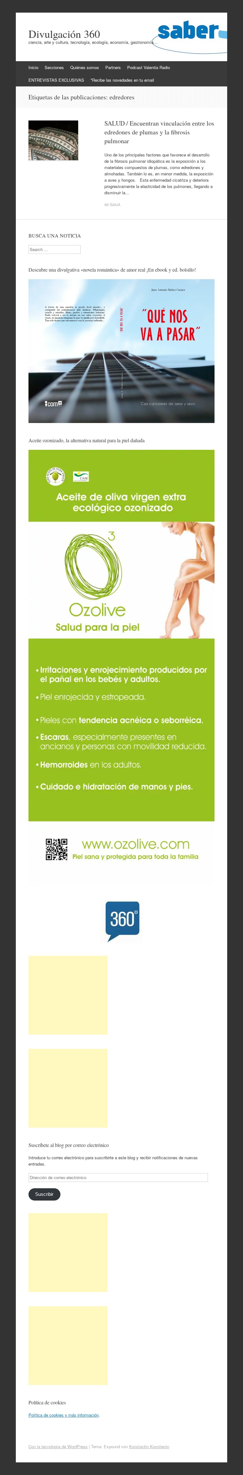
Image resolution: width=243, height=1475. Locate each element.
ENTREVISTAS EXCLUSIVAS (56, 80)
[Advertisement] (68, 995)
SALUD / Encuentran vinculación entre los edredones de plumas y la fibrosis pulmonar (159, 132)
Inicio (33, 67)
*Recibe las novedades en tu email (122, 80)
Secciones (54, 67)
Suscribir (44, 1194)
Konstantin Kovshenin (149, 1446)
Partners (113, 67)
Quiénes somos (84, 67)
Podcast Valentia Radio (148, 67)
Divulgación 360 (64, 33)
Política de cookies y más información (63, 1415)
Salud (115, 204)
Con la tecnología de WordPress (58, 1446)
